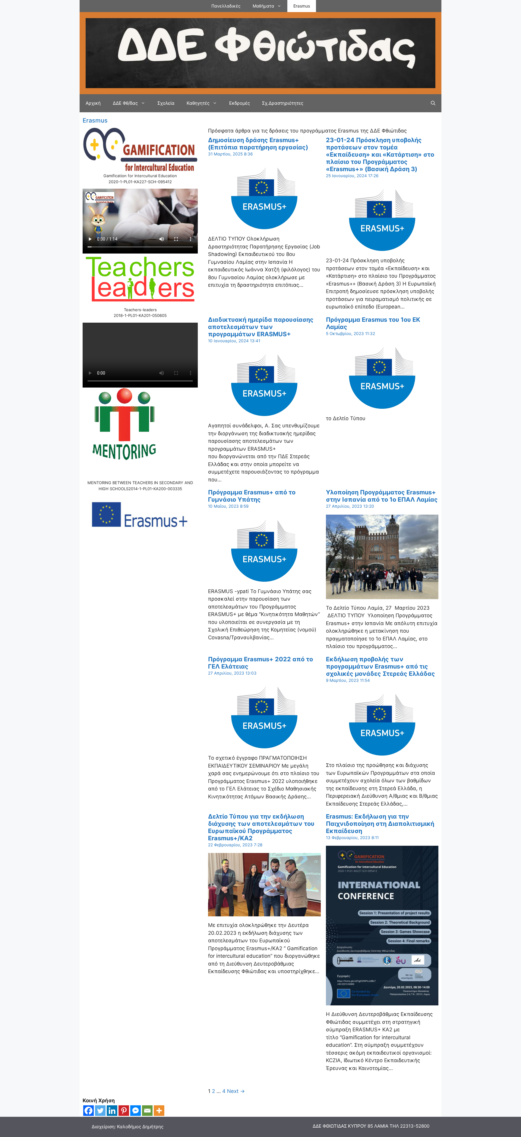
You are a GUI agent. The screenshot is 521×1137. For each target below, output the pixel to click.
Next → (236, 1091)
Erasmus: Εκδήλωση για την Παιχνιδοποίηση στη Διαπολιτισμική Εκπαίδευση (380, 824)
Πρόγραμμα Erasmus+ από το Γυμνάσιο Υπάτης (251, 496)
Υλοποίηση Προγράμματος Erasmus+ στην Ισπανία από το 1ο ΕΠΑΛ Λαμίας (382, 496)
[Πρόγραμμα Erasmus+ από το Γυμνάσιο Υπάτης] (264, 578)
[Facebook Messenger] (135, 1110)
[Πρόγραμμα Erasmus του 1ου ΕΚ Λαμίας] (382, 406)
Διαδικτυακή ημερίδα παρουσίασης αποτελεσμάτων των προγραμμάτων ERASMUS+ (261, 327)
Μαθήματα (263, 5)
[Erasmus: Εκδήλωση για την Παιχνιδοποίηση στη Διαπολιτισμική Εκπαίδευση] (382, 1001)
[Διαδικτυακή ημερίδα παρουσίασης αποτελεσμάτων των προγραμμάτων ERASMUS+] (264, 413)
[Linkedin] (112, 1110)
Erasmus (301, 5)
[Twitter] (100, 1110)
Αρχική (93, 103)
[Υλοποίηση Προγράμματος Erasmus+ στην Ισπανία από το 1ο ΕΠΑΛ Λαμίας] (382, 595)
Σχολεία (166, 103)
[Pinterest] (123, 1110)
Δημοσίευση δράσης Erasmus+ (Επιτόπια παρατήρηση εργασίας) (258, 143)
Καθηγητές (198, 103)
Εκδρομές (239, 103)
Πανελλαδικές (226, 5)
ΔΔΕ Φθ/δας (125, 103)
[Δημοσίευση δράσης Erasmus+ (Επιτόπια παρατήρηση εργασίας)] (264, 226)
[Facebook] (88, 1110)
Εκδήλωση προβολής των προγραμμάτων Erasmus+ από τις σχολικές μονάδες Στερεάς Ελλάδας (380, 666)
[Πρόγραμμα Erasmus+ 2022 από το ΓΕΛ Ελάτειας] (264, 745)
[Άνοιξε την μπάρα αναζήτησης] (433, 103)
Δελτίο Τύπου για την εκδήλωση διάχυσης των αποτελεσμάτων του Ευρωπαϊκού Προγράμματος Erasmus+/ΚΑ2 (261, 827)
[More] (159, 1110)
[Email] (147, 1110)
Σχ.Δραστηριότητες (282, 103)
